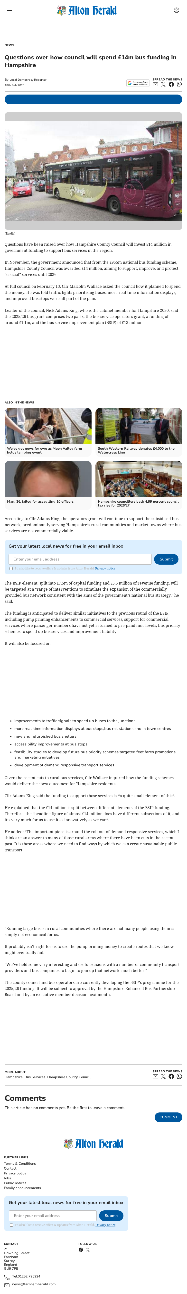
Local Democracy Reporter (28, 80)
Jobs (7, 1178)
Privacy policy (15, 1173)
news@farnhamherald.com (34, 1284)
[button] (10, 10)
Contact (10, 1168)
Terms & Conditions (20, 1163)
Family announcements (22, 1188)
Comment (168, 1117)
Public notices (15, 1183)
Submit (166, 559)
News (9, 45)
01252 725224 (29, 1277)
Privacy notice (105, 568)
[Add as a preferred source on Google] (138, 83)
